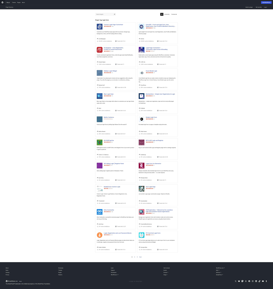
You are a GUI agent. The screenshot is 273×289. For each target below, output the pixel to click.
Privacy (7, 274)
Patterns (60, 274)
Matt (217, 270)
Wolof (20, 281)
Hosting (7, 272)
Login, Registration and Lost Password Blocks (118, 233)
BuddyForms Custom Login (112, 186)
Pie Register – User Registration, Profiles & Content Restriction (113, 48)
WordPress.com (220, 268)
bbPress (218, 272)
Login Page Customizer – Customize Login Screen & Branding (156, 48)
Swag (165, 274)
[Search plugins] (114, 14)
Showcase (60, 268)
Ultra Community (109, 210)
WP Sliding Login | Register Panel (114, 163)
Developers (113, 272)
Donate (166, 272)
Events (165, 270)
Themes (60, 270)
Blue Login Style (108, 94)
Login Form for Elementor (153, 163)
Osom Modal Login (151, 71)
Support (113, 270)
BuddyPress (219, 274)
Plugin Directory (9, 7)
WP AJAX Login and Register (154, 140)
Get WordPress (266, 2)
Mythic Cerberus (109, 117)
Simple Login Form (151, 117)
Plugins (60, 272)
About (7, 268)
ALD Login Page (150, 186)
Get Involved (167, 268)
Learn (112, 268)
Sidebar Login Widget (110, 71)
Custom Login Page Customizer (113, 24)
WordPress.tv (114, 274)
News (7, 270)
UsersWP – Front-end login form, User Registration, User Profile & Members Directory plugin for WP (160, 25)
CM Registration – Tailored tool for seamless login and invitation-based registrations (159, 210)
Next (140, 257)
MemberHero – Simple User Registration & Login (160, 94)
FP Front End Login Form (153, 233)
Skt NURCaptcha (109, 140)
